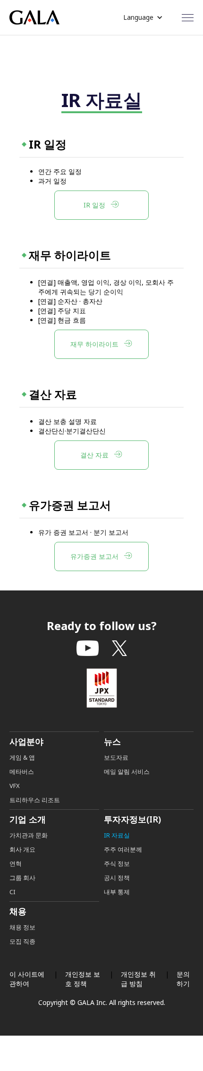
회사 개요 (22, 849)
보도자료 (116, 757)
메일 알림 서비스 (127, 771)
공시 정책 (117, 877)
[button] (143, 17)
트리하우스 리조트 (34, 800)
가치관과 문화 (28, 835)
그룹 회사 (22, 877)
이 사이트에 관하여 (26, 979)
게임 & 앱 (22, 757)
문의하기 (183, 979)
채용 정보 (22, 927)
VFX (14, 785)
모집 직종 (22, 941)
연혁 (15, 863)
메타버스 (21, 771)
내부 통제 (117, 892)
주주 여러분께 (123, 849)
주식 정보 (117, 863)
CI (12, 892)
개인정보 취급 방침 (138, 979)
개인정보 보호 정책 (82, 979)
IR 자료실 (117, 835)
